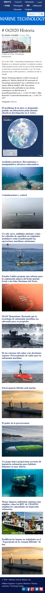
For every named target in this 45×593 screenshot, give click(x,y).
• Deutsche (29, 2)
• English (28, 9)
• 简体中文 (7, 2)
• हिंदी (28, 6)
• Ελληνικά (37, 6)
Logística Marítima (23, 583)
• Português (18, 6)
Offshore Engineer (8, 583)
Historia (14, 101)
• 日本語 (7, 6)
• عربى (39, 2)
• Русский (17, 9)
